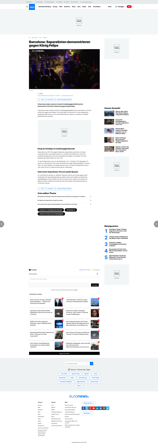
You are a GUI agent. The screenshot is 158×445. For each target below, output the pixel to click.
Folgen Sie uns (55, 414)
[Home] (29, 37)
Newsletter (87, 413)
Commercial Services (70, 407)
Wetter (53, 409)
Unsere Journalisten (43, 428)
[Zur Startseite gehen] (32, 7)
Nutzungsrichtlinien (70, 409)
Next (79, 6)
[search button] (81, 2)
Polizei (79, 385)
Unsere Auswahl (112, 108)
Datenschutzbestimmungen (72, 414)
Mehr (66, 402)
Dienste (53, 402)
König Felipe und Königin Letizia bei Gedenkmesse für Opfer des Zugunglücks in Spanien (61, 196)
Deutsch (30, 2)
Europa (55, 6)
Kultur (84, 6)
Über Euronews (69, 405)
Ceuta (95, 373)
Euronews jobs (69, 418)
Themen (40, 402)
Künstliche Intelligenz (66, 381)
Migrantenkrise (81, 381)
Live (129, 6)
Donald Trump (94, 381)
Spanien (45, 37)
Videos (39, 423)
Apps (52, 416)
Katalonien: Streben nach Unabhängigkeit (51, 213)
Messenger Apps (55, 418)
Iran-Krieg (64, 373)
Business (67, 6)
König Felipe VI (71, 210)
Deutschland (62, 377)
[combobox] (89, 2)
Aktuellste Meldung (45, 6)
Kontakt (67, 416)
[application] (64, 69)
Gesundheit (96, 6)
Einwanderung (83, 377)
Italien (72, 377)
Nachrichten (34, 37)
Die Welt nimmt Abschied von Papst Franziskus (50, 200)
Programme (41, 425)
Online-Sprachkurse (56, 425)
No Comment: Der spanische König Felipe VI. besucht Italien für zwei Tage (57, 204)
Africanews (54, 423)
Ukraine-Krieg (76, 373)
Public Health (95, 377)
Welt (60, 6)
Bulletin (53, 407)
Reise (74, 6)
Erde (89, 6)
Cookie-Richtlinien (69, 412)
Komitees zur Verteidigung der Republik (51, 210)
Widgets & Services (56, 421)
